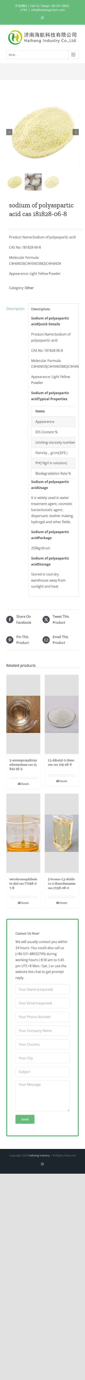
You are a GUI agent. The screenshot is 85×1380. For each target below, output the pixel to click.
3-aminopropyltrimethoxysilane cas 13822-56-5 (23, 764)
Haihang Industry (39, 1155)
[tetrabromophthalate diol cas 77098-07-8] (23, 833)
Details (25, 784)
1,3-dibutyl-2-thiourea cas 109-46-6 (61, 762)
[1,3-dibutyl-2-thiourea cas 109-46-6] (62, 714)
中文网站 (21, 6)
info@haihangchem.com (48, 10)
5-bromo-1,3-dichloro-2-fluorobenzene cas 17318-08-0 (62, 883)
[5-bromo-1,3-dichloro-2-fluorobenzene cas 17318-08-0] (62, 833)
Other (29, 288)
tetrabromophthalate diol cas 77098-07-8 (23, 883)
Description (15, 308)
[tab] (15, 308)
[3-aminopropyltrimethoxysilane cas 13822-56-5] (23, 714)
